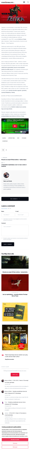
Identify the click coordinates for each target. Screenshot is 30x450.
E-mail (17, 211)
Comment (3, 223)
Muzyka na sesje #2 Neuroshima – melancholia (15, 272)
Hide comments (14, 198)
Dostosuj (15, 443)
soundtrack (5, 141)
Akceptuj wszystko (15, 439)
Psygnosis (24, 138)
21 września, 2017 (15, 292)
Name (2, 211)
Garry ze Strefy (8, 380)
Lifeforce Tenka (11, 138)
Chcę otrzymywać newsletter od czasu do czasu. (15, 370)
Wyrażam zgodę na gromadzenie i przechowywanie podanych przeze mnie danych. (15, 239)
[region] (15, 437)
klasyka (4, 138)
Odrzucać (15, 447)
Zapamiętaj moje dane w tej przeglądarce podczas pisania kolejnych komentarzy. (15, 219)
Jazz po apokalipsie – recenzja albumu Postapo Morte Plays (15, 295)
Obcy (18, 138)
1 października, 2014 (15, 270)
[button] (24, 2)
